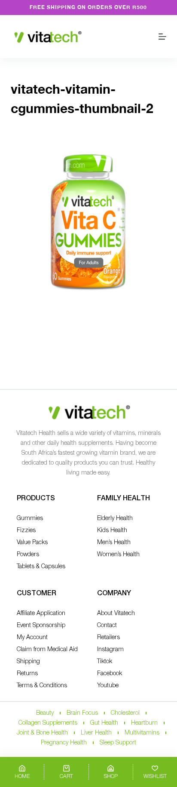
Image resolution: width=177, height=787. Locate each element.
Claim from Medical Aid (47, 649)
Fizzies (26, 530)
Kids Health (112, 530)
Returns (27, 674)
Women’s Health (118, 554)
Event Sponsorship (41, 625)
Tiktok (104, 662)
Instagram (110, 649)
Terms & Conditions (42, 686)
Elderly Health (115, 518)
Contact (107, 625)
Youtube (108, 686)
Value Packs (32, 542)
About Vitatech (116, 613)
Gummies (30, 518)
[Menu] (162, 36)
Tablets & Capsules (41, 567)
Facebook (109, 674)
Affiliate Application (41, 613)
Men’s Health (114, 542)
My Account (32, 637)
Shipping (28, 662)
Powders (28, 554)
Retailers (108, 637)
